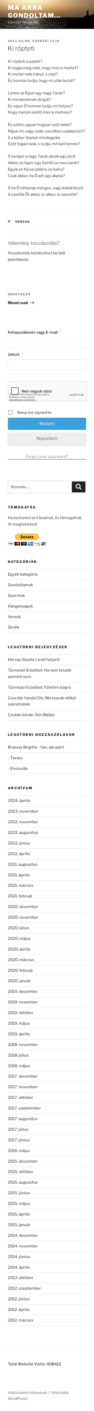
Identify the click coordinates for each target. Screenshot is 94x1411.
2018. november (23, 1044)
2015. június (19, 1193)
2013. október (20, 1277)
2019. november (23, 1002)
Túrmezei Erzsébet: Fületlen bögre (39, 687)
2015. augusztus (23, 1182)
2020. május (19, 938)
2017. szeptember (24, 1108)
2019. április (19, 1034)
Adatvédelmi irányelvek (27, 1392)
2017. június (19, 1140)
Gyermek (16, 595)
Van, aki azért (52, 747)
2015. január (19, 1225)
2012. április (19, 1309)
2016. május (19, 1150)
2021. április (19, 875)
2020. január (19, 981)
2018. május (19, 1066)
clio (55, 41)
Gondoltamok (20, 585)
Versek (22, 221)
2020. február (20, 970)
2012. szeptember (24, 1288)
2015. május (19, 1203)
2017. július (18, 1129)
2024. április (19, 800)
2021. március (20, 885)
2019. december (23, 991)
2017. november (23, 1087)
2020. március (21, 960)
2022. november (23, 822)
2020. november (23, 917)
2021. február (20, 896)
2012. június (19, 1299)
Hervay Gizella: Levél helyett (34, 659)
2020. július (18, 928)
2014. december (23, 1235)
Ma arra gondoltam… (34, 11)
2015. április (19, 1214)
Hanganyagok (20, 606)
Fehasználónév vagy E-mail (34, 332)
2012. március (20, 1320)
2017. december (23, 1076)
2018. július (18, 1055)
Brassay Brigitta (22, 747)
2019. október (20, 1012)
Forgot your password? (47, 456)
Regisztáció (47, 438)
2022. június (19, 843)
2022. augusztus (23, 832)
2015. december (23, 1161)
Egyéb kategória (23, 574)
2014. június (19, 1256)
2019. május (19, 1023)
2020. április (19, 949)
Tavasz (16, 758)
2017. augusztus (23, 1118)
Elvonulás (19, 768)
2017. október (20, 1097)
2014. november (23, 1246)
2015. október (20, 1171)
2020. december (23, 906)
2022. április (19, 853)
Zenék (13, 627)
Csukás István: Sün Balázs (31, 715)
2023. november (23, 811)
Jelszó (15, 354)
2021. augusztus (23, 864)
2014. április (19, 1267)
